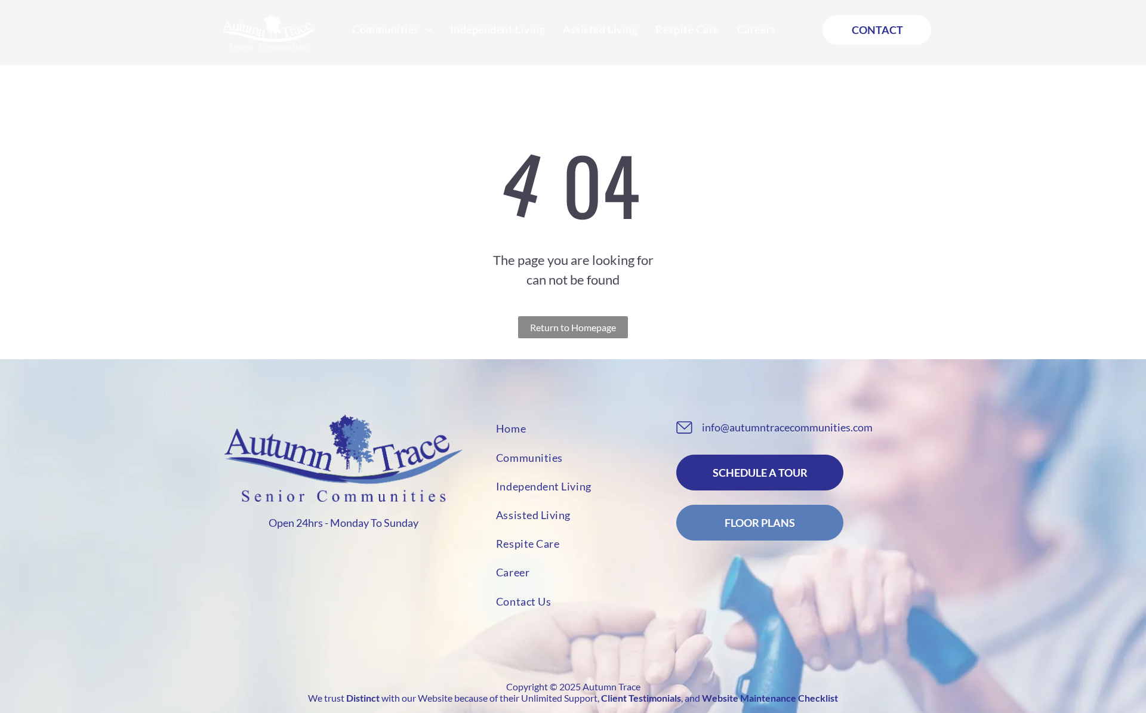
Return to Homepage (573, 327)
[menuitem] (392, 29)
